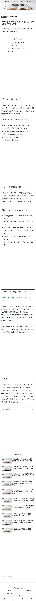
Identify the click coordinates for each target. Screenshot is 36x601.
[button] (33, 409)
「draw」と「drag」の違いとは (18, 48)
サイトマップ (26, 593)
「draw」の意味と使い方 (16, 43)
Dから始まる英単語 (12, 16)
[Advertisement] (18, 75)
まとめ (11, 51)
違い (4, 16)
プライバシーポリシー (18, 595)
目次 (15, 39)
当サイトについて (26, 591)
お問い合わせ (9, 593)
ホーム (9, 591)
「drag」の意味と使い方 (16, 45)
